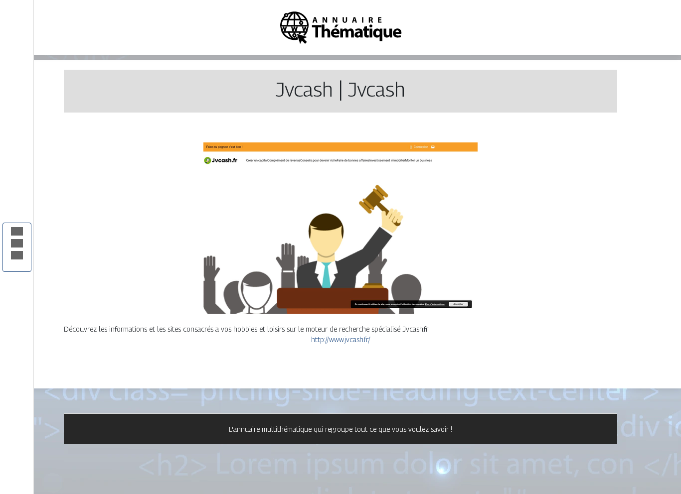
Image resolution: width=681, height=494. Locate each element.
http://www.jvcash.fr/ (340, 339)
